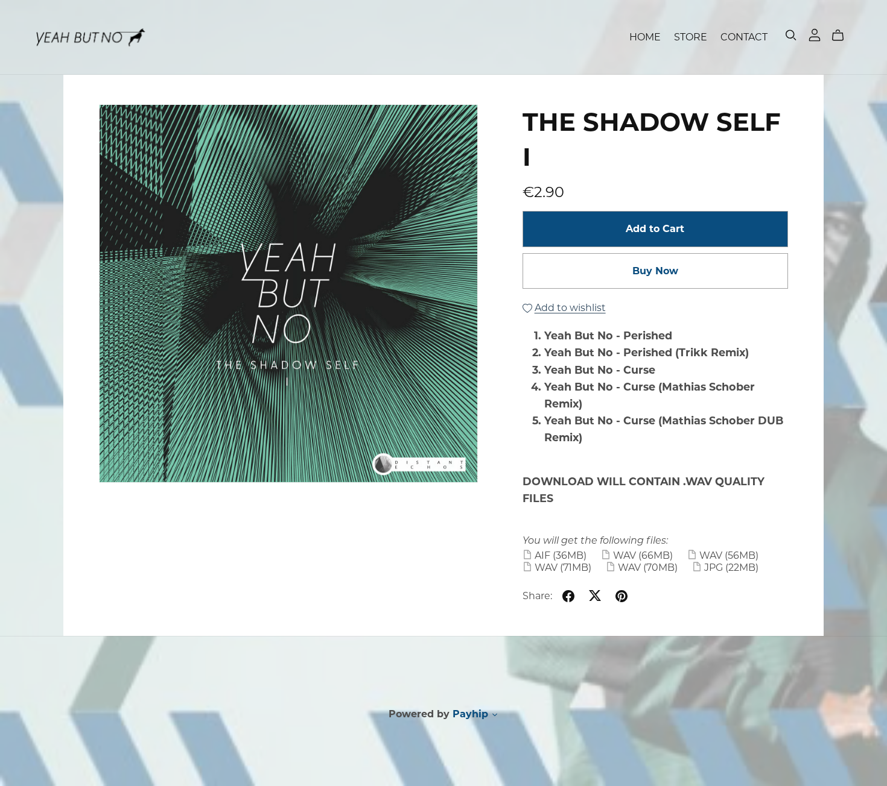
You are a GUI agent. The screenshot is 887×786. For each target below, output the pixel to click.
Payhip (470, 714)
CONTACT (744, 37)
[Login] (814, 34)
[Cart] (842, 36)
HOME (645, 37)
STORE (690, 37)
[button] (494, 715)
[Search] (791, 35)
